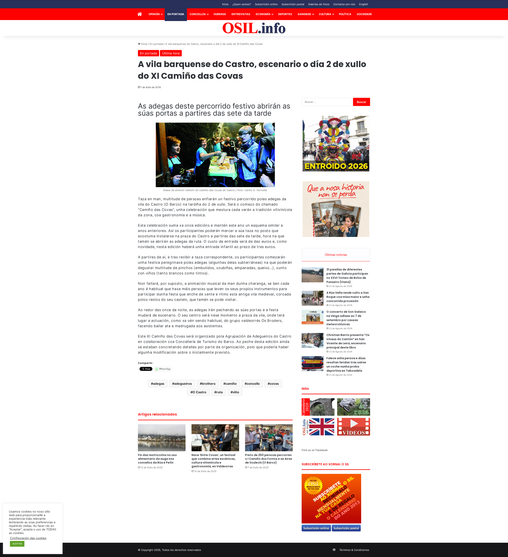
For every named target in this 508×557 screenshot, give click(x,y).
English (363, 4)
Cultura (325, 14)
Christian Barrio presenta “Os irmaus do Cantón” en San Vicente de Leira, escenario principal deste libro (347, 341)
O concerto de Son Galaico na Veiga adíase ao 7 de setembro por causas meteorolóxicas (346, 318)
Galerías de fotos (318, 4)
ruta (219, 392)
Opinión (154, 14)
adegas (158, 384)
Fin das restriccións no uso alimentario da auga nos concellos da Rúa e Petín (157, 459)
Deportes (285, 14)
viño (236, 392)
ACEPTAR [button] (17, 543)
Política (345, 14)
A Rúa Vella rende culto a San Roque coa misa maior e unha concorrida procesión (347, 297)
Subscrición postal (293, 4)
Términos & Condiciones (354, 549)
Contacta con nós (344, 4)
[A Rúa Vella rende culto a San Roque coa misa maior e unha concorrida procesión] (312, 298)
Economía (263, 14)
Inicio (225, 4)
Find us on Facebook (315, 450)
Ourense (220, 14)
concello (253, 384)
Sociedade (364, 14)
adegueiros (183, 384)
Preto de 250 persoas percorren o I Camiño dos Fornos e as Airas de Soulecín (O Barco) (268, 459)
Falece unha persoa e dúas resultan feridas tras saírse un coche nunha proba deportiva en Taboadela (346, 364)
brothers (209, 384)
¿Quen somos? (242, 4)
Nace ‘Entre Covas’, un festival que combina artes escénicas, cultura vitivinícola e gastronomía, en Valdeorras (213, 460)
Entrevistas (241, 14)
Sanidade (304, 14)
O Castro (199, 392)
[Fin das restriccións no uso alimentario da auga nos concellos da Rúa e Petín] (162, 437)
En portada (175, 14)
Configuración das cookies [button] (28, 538)
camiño (231, 384)
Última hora (171, 53)
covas (274, 384)
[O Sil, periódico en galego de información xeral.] (254, 28)
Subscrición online (266, 4)
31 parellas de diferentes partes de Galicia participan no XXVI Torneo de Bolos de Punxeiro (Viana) (347, 275)
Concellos (198, 14)
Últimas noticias (336, 255)
